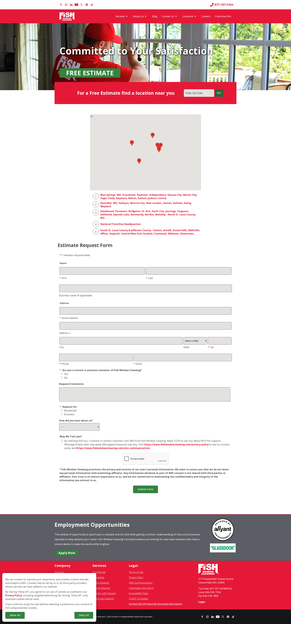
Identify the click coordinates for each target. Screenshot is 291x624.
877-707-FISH (223, 5)
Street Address (68, 318)
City (61, 347)
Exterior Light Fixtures (104, 593)
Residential (70, 410)
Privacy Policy (136, 577)
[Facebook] (61, 5)
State (186, 347)
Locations (187, 16)
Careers (206, 16)
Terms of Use (136, 572)
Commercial (98, 572)
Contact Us (168, 16)
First (63, 278)
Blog (154, 16)
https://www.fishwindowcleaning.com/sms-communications (113, 448)
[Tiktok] (92, 5)
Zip (211, 347)
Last (149, 278)
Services (120, 16)
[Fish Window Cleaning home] (68, 16)
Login (201, 602)
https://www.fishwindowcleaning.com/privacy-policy (176, 444)
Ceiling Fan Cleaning (103, 598)
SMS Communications (140, 582)
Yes (66, 374)
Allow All (15, 615)
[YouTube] (76, 5)
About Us (138, 16)
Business (69, 414)
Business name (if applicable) (75, 295)
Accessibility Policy (138, 593)
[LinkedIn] (71, 5)
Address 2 (64, 333)
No (66, 377)
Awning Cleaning (101, 588)
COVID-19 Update (138, 598)
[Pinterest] (87, 5)
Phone (64, 363)
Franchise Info (223, 16)
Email (138, 363)
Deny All (84, 615)
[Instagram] (66, 5)
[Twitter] (81, 5)
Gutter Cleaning (100, 582)
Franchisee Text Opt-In (141, 588)
